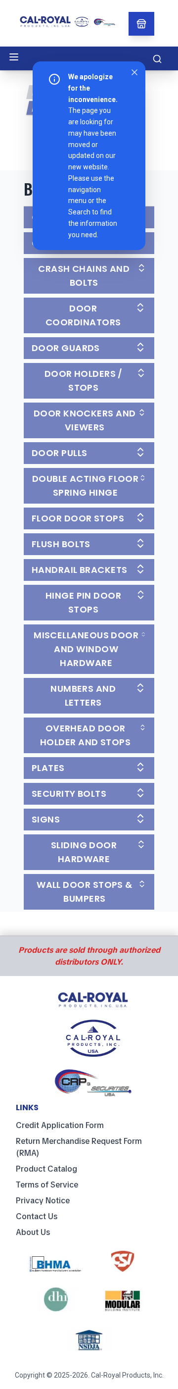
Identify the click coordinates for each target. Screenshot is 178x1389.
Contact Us (36, 1216)
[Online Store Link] (141, 24)
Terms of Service (47, 1185)
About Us (33, 1232)
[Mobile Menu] (14, 57)
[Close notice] (134, 72)
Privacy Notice (43, 1200)
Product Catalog (46, 1169)
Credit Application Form (60, 1125)
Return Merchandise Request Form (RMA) (79, 1147)
